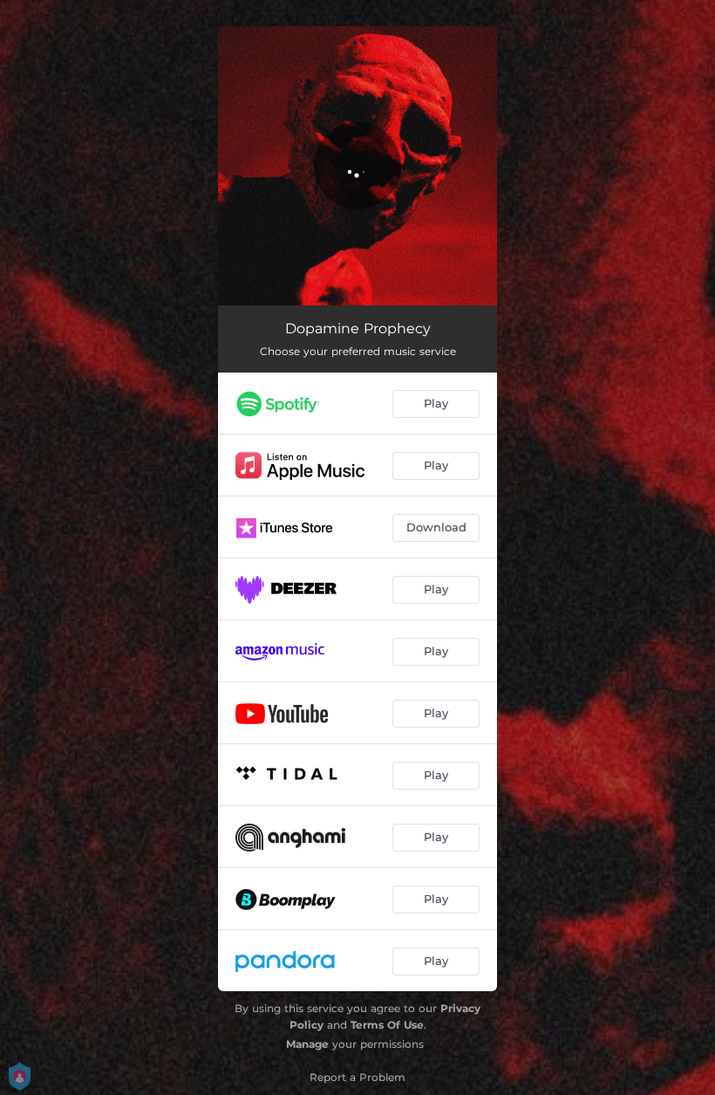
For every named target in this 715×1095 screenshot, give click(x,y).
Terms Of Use (387, 1024)
